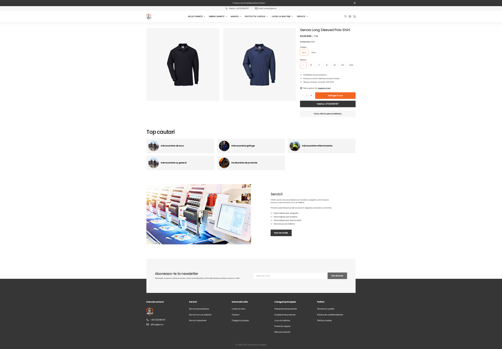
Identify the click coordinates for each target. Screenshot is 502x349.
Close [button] (355, 3)
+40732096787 (158, 319)
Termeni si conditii (325, 308)
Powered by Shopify (257, 344)
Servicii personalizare (199, 308)
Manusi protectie (282, 332)
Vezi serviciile (281, 232)
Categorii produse (240, 320)
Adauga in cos (335, 95)
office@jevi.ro (157, 324)
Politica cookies (324, 320)
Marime (303, 60)
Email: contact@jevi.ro (267, 8)
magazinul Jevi (324, 88)
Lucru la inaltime (282, 320)
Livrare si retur (238, 308)
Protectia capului (282, 326)
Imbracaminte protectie (285, 308)
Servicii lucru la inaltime (200, 314)
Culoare (303, 47)
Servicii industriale (197, 320)
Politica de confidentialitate (330, 314)
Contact (235, 314)
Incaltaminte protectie (284, 314)
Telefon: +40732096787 (239, 8)
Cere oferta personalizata (328, 113)
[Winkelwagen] (354, 16)
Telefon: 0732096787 (327, 103)
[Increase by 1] (311, 95)
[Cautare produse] (345, 16)
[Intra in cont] (350, 16)
